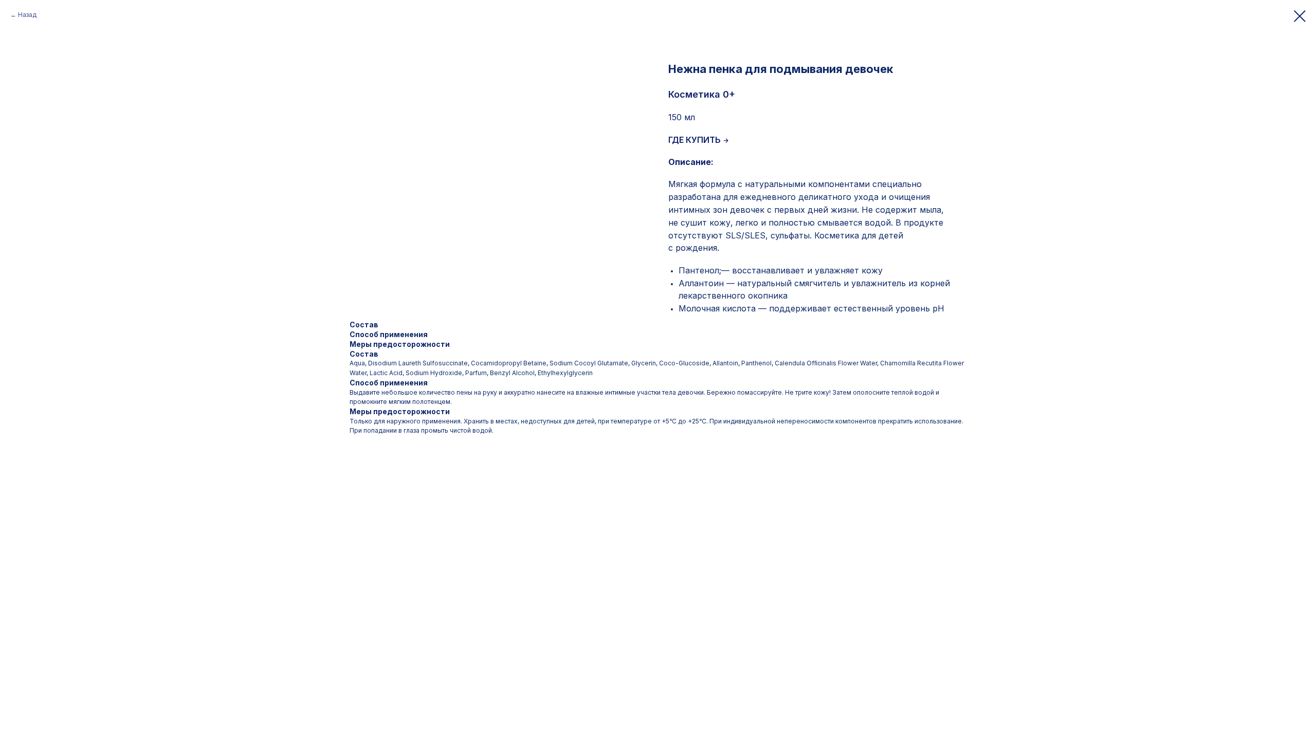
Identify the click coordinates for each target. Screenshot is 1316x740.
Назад (27, 14)
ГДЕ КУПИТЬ (694, 140)
